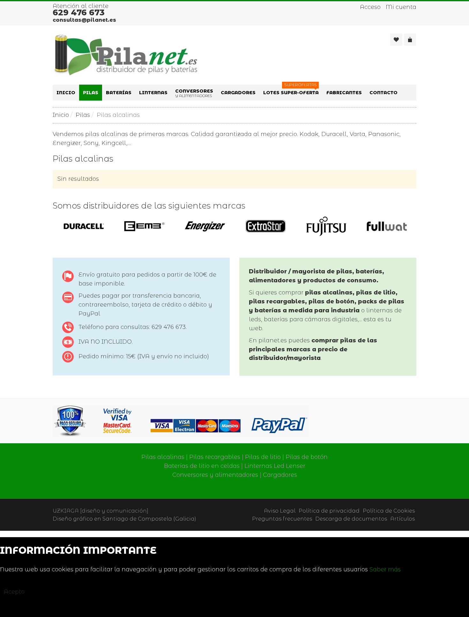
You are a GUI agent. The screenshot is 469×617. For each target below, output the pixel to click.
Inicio (61, 114)
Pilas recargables (214, 457)
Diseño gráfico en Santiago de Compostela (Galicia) (124, 518)
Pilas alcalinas (162, 457)
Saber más (385, 569)
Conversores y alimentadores (215, 474)
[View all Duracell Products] (83, 226)
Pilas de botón (307, 457)
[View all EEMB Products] (144, 226)
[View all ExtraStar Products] (265, 226)
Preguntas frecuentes (282, 518)
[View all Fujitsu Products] (326, 226)
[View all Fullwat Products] (386, 226)
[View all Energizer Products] (205, 226)
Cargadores (280, 474)
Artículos (402, 518)
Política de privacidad (329, 510)
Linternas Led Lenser (274, 465)
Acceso (370, 7)
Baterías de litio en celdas (202, 465)
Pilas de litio (263, 457)
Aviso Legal (279, 510)
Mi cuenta (401, 7)
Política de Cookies (389, 510)
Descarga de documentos (351, 518)
